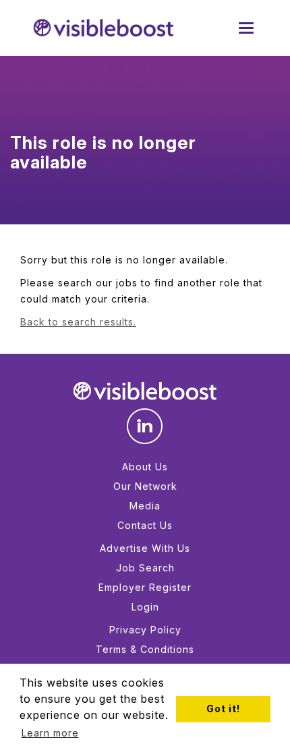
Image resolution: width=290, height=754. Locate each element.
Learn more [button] (50, 733)
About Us (145, 466)
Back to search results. (78, 321)
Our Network (145, 486)
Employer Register (145, 587)
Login (145, 606)
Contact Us (145, 525)
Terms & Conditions (145, 649)
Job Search (145, 567)
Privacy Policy (145, 629)
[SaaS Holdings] (103, 27)
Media (145, 505)
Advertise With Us (145, 548)
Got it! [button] (223, 708)
